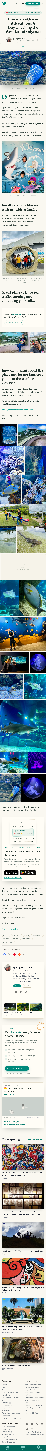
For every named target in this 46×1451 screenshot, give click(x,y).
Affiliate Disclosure (9, 1434)
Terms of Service (8, 1427)
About (4, 1385)
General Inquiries (8, 1442)
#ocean (26, 935)
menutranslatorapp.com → (13, 877)
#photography (37, 935)
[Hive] (27, 1423)
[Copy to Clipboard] (24, 954)
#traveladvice (8, 942)
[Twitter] (9, 954)
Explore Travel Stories (10, 1392)
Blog (3, 1390)
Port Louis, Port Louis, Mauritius (24, 13)
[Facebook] (4, 954)
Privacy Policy (7, 1429)
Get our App (6, 1403)
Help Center (6, 1408)
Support (5, 1437)
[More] (42, 3)
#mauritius (16, 935)
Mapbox (27, 1117)
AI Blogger (6, 1410)
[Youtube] (41, 1423)
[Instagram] (25, 992)
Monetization (7, 1405)
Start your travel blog (15, 1068)
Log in (22, 3)
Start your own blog (13, 322)
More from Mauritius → (35, 1140)
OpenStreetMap (33, 1117)
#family (6, 935)
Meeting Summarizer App (34, 1405)
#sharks (15, 938)
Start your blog (32, 3)
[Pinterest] (14, 954)
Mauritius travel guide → (13, 1122)
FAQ (3, 1387)
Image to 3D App (31, 1413)
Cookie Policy (7, 1432)
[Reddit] (19, 954)
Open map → (9, 1094)
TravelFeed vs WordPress (11, 1418)
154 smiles (6, 949)
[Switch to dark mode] (17, 3)
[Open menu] (37, 39)
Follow (17, 986)
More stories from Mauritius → (15, 1125)
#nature (6, 938)
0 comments (16, 949)
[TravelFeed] (4, 3)
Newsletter (6, 1395)
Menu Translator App (33, 1385)
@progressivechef (10, 929)
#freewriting (26, 938)
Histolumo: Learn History (34, 1398)
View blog (27, 986)
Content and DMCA (9, 1439)
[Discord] (32, 1428)
